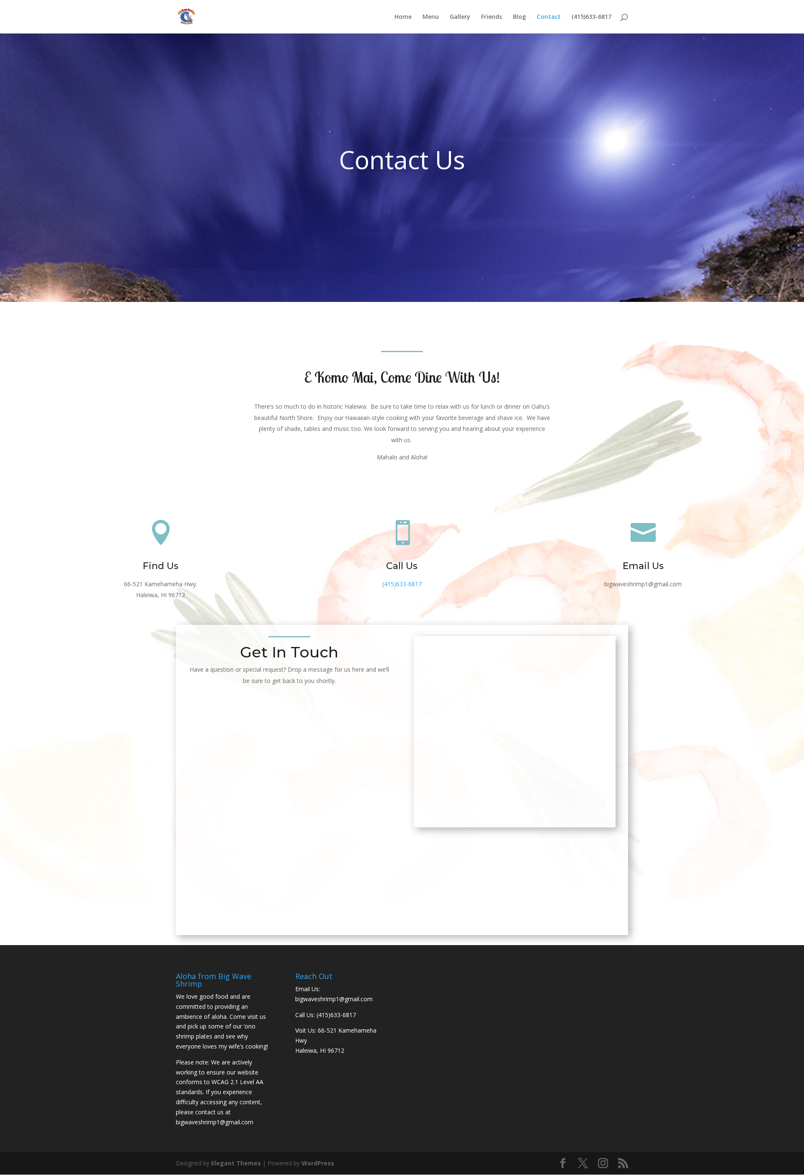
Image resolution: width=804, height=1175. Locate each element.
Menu (431, 17)
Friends (491, 17)
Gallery (460, 17)
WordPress (318, 1163)
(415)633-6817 (591, 17)
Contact (549, 17)
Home (403, 17)
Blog (519, 17)
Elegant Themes (236, 1163)
